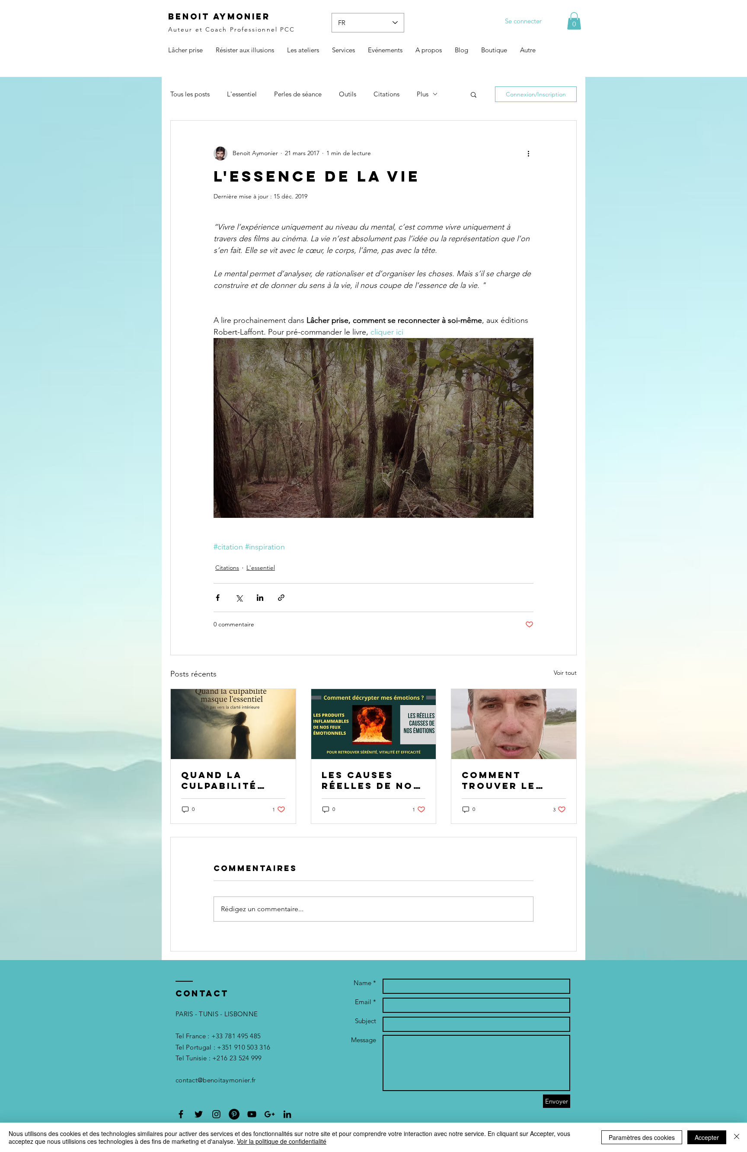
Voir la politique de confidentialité (281, 1141)
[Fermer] (736, 1137)
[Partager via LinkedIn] (260, 598)
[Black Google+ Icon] (269, 1114)
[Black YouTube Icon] (251, 1114)
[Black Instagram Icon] (216, 1114)
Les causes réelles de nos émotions (371, 780)
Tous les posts (190, 94)
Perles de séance (298, 94)
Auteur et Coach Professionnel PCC (231, 29)
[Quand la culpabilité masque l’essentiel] (233, 724)
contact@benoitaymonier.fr (216, 1080)
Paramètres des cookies (642, 1137)
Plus (422, 94)
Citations (386, 94)
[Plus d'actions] (528, 153)
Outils (347, 94)
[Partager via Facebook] (218, 598)
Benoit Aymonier (219, 16)
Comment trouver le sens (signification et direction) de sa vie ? (509, 780)
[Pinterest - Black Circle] (234, 1114)
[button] (574, 21)
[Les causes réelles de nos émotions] (373, 724)
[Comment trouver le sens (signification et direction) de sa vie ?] (513, 724)
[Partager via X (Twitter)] (239, 598)
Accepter (707, 1137)
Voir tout (565, 673)
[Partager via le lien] (281, 598)
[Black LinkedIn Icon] (287, 1114)
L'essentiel (242, 94)
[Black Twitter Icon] (198, 1114)
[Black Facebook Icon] (181, 1114)
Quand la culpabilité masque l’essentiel (219, 780)
